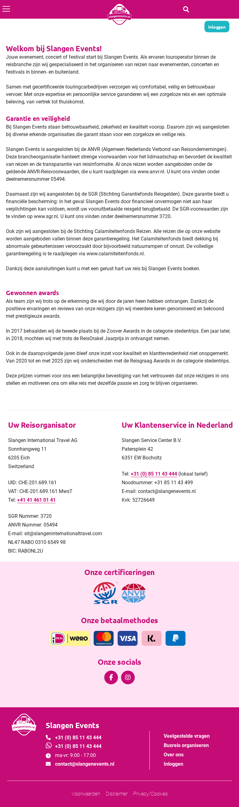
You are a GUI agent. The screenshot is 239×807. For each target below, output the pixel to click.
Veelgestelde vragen (187, 736)
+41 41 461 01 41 (36, 500)
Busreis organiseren (186, 745)
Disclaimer (117, 794)
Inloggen (173, 764)
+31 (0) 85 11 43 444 (154, 474)
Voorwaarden (86, 794)
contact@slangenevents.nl (84, 764)
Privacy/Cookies (150, 794)
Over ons (174, 755)
